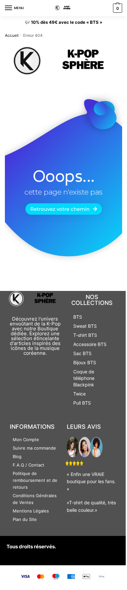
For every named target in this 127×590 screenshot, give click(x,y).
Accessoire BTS (89, 344)
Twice (79, 393)
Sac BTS (82, 353)
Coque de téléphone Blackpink (83, 378)
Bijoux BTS (84, 362)
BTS (77, 317)
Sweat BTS (85, 326)
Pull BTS (82, 403)
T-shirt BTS (85, 335)
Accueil (12, 35)
